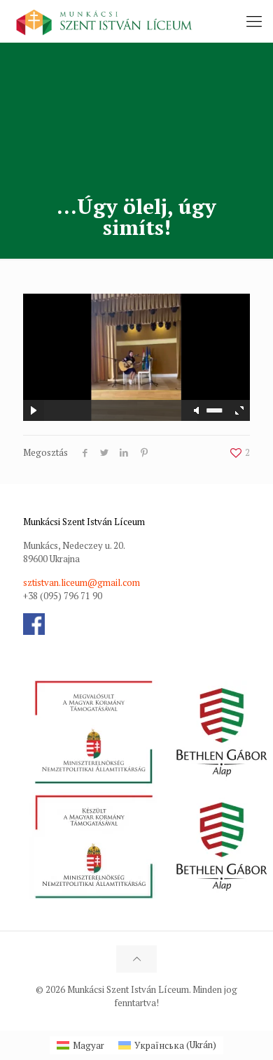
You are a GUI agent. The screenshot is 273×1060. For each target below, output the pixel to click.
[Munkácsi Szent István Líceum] (104, 20)
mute (197, 410)
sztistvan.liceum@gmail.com (81, 582)
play (136, 336)
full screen (239, 410)
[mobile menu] (254, 21)
